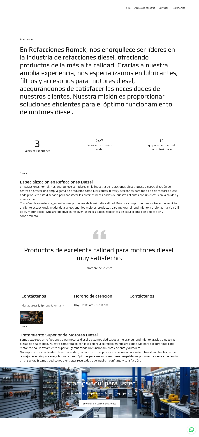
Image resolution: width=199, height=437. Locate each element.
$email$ (58, 305)
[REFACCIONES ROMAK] (12, 7)
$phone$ (46, 305)
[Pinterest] (141, 306)
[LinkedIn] (136, 306)
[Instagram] (146, 306)
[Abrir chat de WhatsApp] (191, 429)
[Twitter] (132, 306)
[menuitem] (127, 7)
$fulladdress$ (30, 305)
